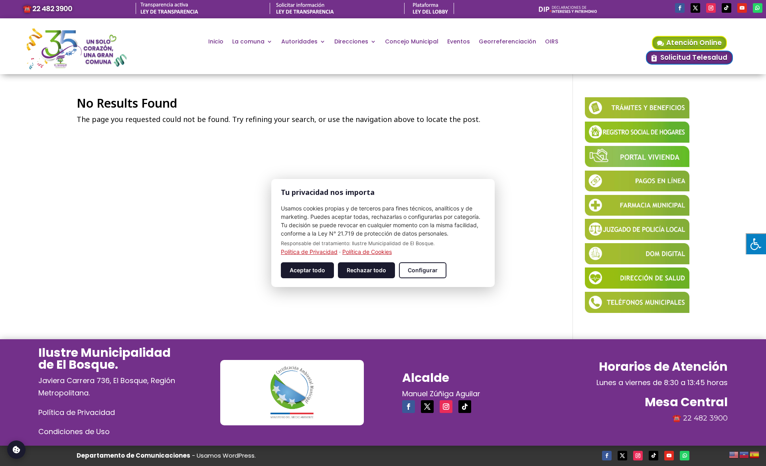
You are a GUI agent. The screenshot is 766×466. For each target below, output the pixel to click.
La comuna (248, 42)
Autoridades (299, 42)
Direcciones (351, 42)
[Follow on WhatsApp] (757, 8)
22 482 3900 (705, 418)
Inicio (215, 42)
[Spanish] (755, 453)
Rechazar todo (366, 270)
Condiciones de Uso (74, 432)
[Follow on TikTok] (726, 8)
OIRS (551, 42)
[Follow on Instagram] (711, 8)
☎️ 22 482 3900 (47, 9)
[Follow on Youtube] (742, 8)
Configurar (423, 270)
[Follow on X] (695, 8)
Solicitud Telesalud (693, 57)
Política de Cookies (367, 251)
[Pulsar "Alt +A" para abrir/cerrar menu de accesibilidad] (756, 243)
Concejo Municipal (411, 42)
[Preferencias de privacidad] (16, 449)
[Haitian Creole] (744, 453)
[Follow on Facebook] (680, 8)
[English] (734, 453)
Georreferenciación (507, 42)
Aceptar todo (307, 270)
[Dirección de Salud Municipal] (637, 286)
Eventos (458, 42)
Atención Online (694, 42)
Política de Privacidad (76, 412)
